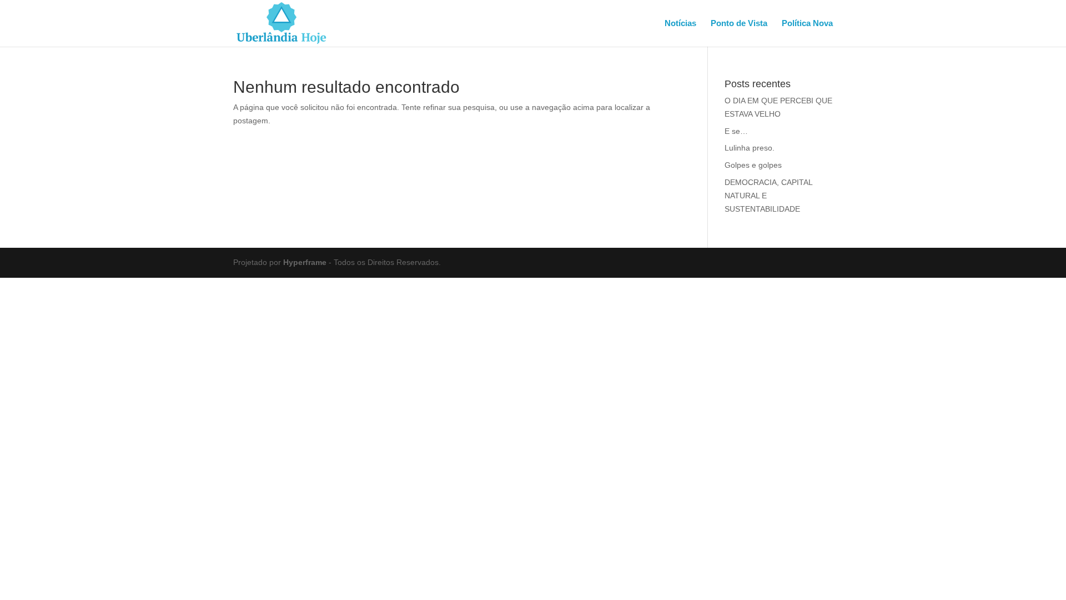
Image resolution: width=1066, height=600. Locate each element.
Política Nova (807, 23)
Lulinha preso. (750, 147)
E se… (736, 131)
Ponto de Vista (739, 23)
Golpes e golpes (753, 165)
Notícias (680, 23)
